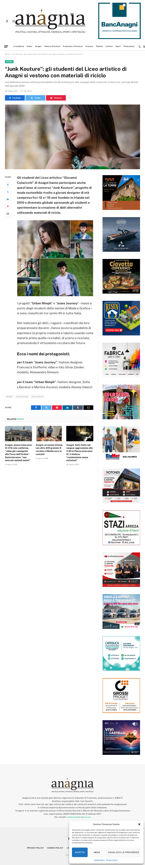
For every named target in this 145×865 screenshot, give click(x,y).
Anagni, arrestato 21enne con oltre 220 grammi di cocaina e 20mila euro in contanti (49, 450)
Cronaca (89, 46)
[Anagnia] (58, 21)
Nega (97, 852)
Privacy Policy (112, 860)
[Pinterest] (8, 206)
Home (29, 46)
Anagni (38, 46)
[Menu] (6, 46)
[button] (139, 824)
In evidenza (19, 46)
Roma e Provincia (52, 46)
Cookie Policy (99, 860)
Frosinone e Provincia (73, 46)
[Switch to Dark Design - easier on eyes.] (139, 46)
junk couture (37, 396)
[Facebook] (8, 184)
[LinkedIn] (8, 199)
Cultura (109, 46)
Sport (118, 46)
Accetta (80, 852)
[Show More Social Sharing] (69, 98)
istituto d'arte (22, 396)
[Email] (8, 213)
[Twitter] (8, 192)
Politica (99, 46)
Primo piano (129, 46)
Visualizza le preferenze (123, 852)
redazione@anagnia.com (79, 817)
